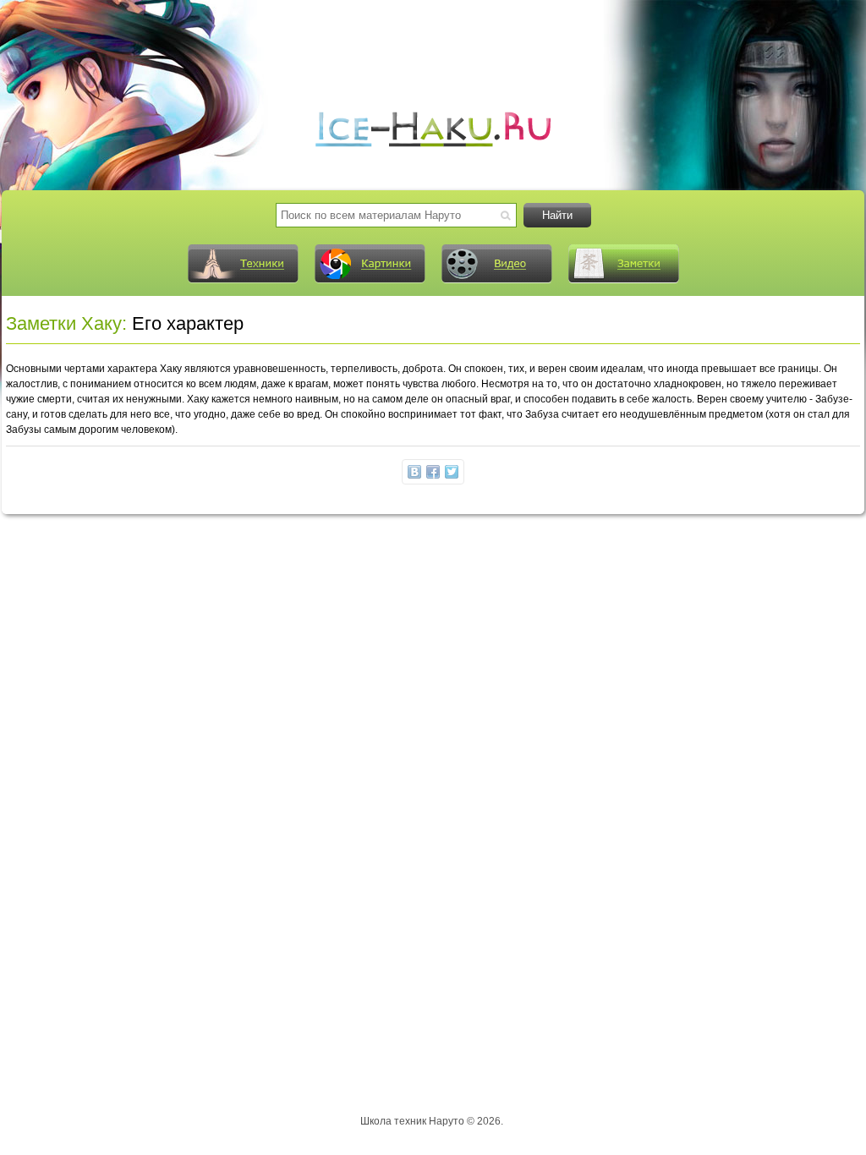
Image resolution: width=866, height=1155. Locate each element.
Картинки (369, 263)
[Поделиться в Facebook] (433, 472)
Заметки (623, 263)
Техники (243, 263)
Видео (496, 263)
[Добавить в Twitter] (451, 472)
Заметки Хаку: (66, 323)
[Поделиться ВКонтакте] (414, 472)
